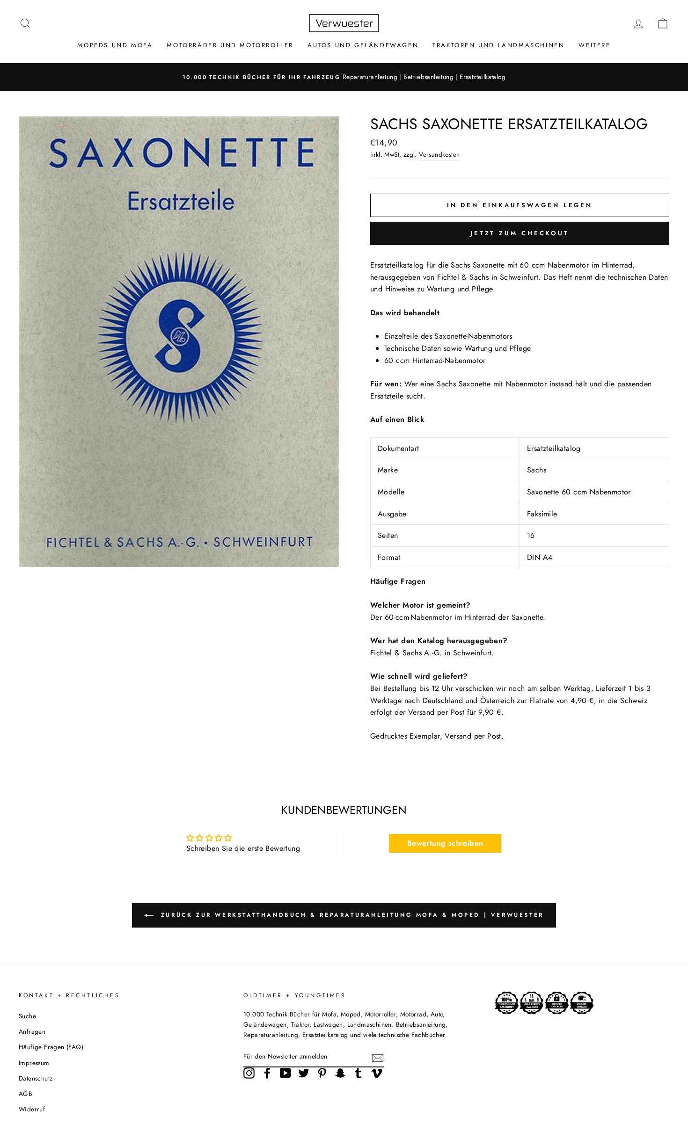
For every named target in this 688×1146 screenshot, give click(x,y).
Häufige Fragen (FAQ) (51, 1047)
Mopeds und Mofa (115, 45)
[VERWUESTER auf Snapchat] (340, 1073)
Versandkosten (439, 154)
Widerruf (32, 1109)
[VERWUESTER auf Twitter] (303, 1073)
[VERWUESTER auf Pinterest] (322, 1073)
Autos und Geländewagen (362, 45)
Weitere (594, 45)
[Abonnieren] (378, 1057)
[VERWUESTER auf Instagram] (249, 1073)
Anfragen (32, 1031)
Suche (27, 1016)
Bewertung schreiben (445, 843)
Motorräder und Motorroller (230, 45)
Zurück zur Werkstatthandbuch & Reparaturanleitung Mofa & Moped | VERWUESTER (350, 915)
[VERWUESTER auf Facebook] (267, 1073)
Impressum (34, 1062)
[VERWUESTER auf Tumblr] (358, 1073)
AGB (25, 1093)
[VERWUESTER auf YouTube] (285, 1073)
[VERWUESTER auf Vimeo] (376, 1073)
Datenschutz (35, 1078)
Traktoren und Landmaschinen (498, 45)
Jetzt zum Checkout (519, 233)
